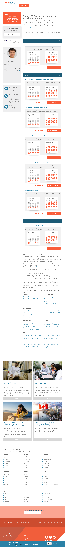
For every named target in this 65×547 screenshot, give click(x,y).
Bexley (5, 467)
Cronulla (6, 495)
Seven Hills (46, 474)
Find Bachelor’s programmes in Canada (52, 323)
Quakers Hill (46, 465)
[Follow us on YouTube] (54, 537)
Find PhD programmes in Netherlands (31, 329)
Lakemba (26, 482)
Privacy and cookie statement (16, 544)
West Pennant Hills (48, 493)
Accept (49, 543)
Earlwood (6, 501)
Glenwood (26, 461)
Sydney (16, 70)
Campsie (6, 476)
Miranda (26, 499)
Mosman (26, 501)
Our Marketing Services (8, 536)
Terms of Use (56, 522)
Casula (5, 482)
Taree (45, 488)
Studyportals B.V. (26, 522)
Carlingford (6, 478)
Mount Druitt (27, 503)
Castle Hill (6, 480)
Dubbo (5, 499)
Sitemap (60, 522)
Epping (25, 456)
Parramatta (27, 41)
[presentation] (4, 53)
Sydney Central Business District (51, 484)
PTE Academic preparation (47, 2)
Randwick (46, 467)
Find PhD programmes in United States (32, 317)
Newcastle (46, 454)
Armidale (6, 454)
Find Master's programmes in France (31, 337)
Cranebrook (7, 493)
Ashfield (6, 456)
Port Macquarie (47, 459)
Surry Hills (46, 480)
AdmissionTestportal (27, 541)
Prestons (46, 461)
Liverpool (26, 486)
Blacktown (6, 469)
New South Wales (40, 13)
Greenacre (49, 13)
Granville (26, 465)
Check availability (53, 68)
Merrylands (26, 497)
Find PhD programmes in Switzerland (52, 351)
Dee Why (6, 497)
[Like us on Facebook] (46, 537)
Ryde (45, 471)
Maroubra (26, 491)
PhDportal (25, 538)
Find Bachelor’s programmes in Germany (53, 310)
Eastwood (6, 503)
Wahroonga (46, 491)
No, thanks (55, 543)
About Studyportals (7, 535)
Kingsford (26, 478)
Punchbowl (46, 463)
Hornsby (26, 471)
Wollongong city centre (49, 499)
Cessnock (6, 484)
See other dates (39, 68)
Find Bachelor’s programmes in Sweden (32, 344)
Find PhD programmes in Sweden (30, 347)
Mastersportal (26, 536)
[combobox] (12, 34)
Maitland (26, 488)
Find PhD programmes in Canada (51, 326)
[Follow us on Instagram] (50, 541)
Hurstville (26, 473)
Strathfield (46, 478)
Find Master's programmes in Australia (32, 298)
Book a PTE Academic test (32, 513)
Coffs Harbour (7, 490)
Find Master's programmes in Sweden (31, 346)
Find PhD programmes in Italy (50, 338)
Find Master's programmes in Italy (51, 337)
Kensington (27, 221)
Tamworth (46, 486)
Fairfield (25, 457)
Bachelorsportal (26, 535)
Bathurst (6, 463)
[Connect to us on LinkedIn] (50, 537)
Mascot (25, 495)
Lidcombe (26, 484)
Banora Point (7, 461)
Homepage (25, 13)
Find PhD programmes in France (30, 338)
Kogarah (26, 480)
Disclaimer (40, 522)
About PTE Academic (33, 2)
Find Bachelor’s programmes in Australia (32, 297)
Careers (4, 538)
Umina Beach (47, 490)
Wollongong (46, 497)
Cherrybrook (7, 488)
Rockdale (46, 469)
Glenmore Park (27, 459)
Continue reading (27, 27)
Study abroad (22, 2)
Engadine (26, 454)
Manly (25, 490)
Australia (32, 13)
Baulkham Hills (7, 465)
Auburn (6, 457)
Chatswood (6, 486)
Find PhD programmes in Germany (51, 314)
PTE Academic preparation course (43, 267)
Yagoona (46, 501)
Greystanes (26, 467)
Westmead (46, 495)
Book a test (24, 5)
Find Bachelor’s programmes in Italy (52, 335)
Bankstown (6, 459)
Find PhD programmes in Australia (31, 300)
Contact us (5, 539)
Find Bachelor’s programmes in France (32, 335)
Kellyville (26, 474)
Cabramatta (7, 474)
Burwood (6, 473)
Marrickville (26, 493)
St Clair (45, 476)
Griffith (25, 469)
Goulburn (26, 463)
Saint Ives (46, 473)
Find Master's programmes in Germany (52, 312)
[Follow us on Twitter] (46, 541)
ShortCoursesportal (27, 539)
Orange (45, 456)
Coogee (6, 491)
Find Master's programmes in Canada (52, 324)
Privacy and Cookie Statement (48, 522)
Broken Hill (6, 471)
